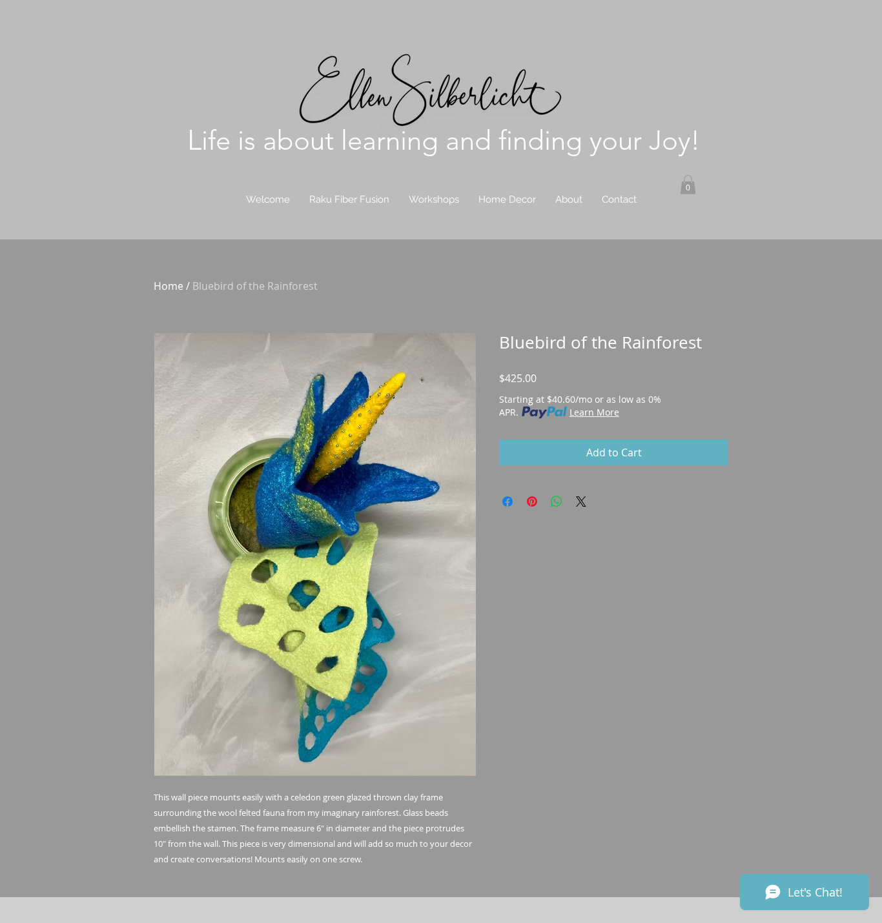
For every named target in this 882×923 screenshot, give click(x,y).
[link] (688, 184)
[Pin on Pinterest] (532, 501)
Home (168, 286)
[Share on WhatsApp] (556, 501)
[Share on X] (581, 501)
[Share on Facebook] (507, 501)
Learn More (594, 412)
